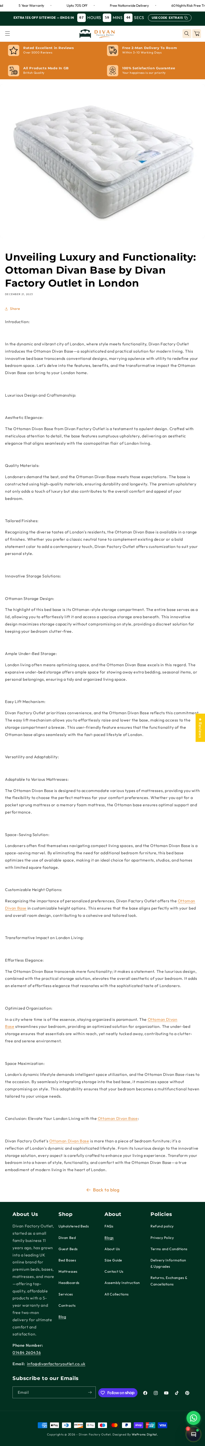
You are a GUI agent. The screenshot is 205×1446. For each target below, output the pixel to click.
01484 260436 (26, 1352)
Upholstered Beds (73, 1226)
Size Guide (113, 1260)
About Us (112, 1249)
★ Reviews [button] (200, 727)
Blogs (109, 1237)
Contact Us (114, 1271)
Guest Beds (68, 1249)
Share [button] (15, 308)
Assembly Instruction (122, 1282)
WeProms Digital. (145, 1434)
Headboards (69, 1282)
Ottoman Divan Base (118, 1118)
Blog (62, 1316)
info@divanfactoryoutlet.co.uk (56, 1363)
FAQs (108, 1226)
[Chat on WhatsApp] (193, 1418)
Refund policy (162, 1226)
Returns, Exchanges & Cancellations (168, 1280)
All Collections (116, 1294)
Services (65, 1294)
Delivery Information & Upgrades (168, 1263)
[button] (7, 33)
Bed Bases (67, 1260)
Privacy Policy (162, 1237)
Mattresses (68, 1271)
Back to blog (106, 1190)
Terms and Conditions (169, 1249)
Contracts (67, 1305)
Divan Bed (67, 1237)
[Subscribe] (90, 1392)
